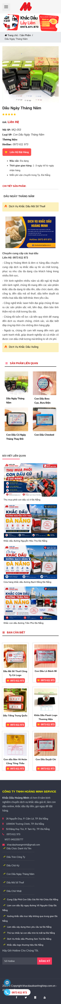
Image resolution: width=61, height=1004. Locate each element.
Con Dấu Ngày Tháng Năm (20, 874)
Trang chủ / (13, 35)
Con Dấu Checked (44, 434)
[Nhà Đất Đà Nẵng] (37, 998)
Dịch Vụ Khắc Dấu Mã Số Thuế (27, 206)
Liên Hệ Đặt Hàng (19, 152)
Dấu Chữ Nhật (14, 891)
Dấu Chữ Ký (13, 865)
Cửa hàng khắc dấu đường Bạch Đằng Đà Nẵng (27, 582)
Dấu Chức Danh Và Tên (19, 848)
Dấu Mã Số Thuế (15, 882)
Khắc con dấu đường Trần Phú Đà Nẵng (23, 623)
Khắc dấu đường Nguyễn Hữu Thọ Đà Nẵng (25, 541)
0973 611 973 (17, 680)
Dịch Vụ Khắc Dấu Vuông (23, 346)
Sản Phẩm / (26, 35)
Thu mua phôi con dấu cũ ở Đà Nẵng (22, 499)
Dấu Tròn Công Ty (16, 857)
